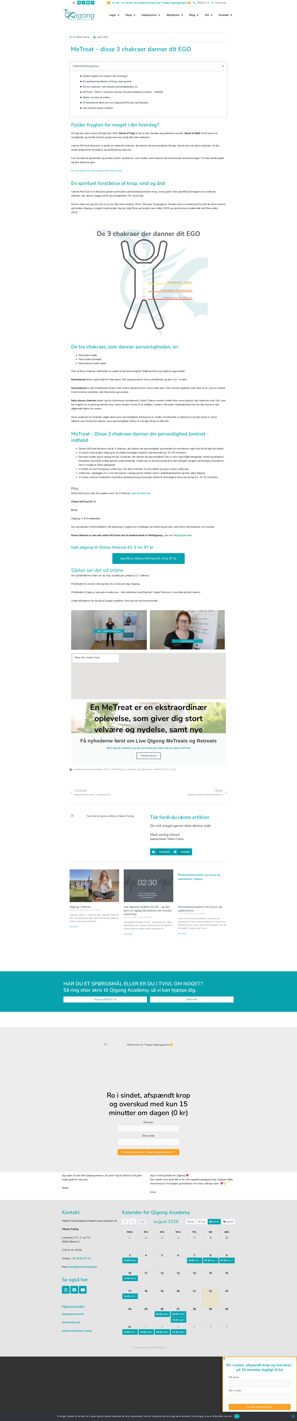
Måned (215, 1221)
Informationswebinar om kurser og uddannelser (200, 908)
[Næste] (132, 1221)
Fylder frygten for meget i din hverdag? (105, 76)
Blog (192, 15)
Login (112, 15)
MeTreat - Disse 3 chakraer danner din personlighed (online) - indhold (123, 92)
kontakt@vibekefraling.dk (82, 1267)
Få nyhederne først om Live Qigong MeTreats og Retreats (115, 102)
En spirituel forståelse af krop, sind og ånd (107, 81)
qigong (132, 769)
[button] (74, 3)
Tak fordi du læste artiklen (98, 108)
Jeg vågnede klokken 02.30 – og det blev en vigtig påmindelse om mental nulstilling (148, 910)
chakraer (88, 769)
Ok (236, 1416)
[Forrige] (125, 1221)
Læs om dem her (140, 493)
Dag (192, 1221)
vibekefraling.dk (71, 1322)
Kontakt (224, 15)
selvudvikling (145, 769)
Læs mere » (74, 926)
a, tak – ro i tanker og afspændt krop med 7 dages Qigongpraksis (150, 2)
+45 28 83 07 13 (80, 1258)
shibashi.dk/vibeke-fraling (77, 1331)
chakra (77, 769)
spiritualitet (161, 769)
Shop (128, 15)
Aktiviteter (173, 15)
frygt (107, 769)
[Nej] (293, 1416)
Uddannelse (149, 15)
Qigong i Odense (80, 907)
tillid (173, 769)
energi (99, 769)
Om (207, 15)
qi (126, 769)
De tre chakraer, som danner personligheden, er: (110, 86)
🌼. (189, 2)
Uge (203, 1221)
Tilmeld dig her (148, 755)
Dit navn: (148, 1122)
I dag (142, 1221)
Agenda (229, 1221)
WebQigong (180, 535)
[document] (148, 1389)
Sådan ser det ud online (96, 97)
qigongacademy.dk (73, 1314)
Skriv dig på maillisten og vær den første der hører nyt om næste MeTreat (148, 748)
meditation (117, 769)
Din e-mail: (148, 1135)
